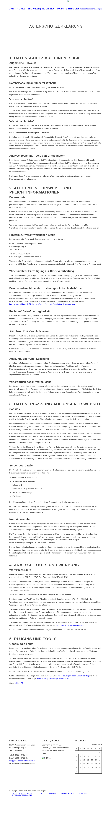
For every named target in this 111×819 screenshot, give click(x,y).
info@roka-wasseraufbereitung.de (22, 761)
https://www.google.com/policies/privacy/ (53, 679)
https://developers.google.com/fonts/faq (73, 676)
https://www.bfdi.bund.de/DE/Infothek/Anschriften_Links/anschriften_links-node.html (42, 304)
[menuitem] (12, 9)
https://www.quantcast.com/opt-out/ (70, 625)
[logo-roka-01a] (84, 9)
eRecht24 (19, 683)
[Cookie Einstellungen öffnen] (20, 817)
